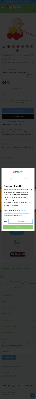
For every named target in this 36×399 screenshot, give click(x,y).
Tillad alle (18, 227)
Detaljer (26, 179)
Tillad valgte (20, 221)
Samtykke (10, 179)
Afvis (5, 221)
